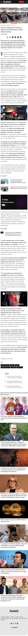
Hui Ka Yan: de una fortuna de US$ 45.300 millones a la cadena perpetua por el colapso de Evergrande (14, 571)
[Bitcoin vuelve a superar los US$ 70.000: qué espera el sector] (14, 509)
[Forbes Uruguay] (7, 2)
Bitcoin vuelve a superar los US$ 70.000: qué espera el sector (14, 520)
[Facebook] (12, 37)
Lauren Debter (4, 34)
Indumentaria (5, 365)
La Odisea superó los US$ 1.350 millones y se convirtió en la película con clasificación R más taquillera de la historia (13, 469)
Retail (12, 365)
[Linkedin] (20, 37)
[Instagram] (15, 624)
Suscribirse (21, 1)
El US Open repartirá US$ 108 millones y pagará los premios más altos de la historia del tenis (14, 418)
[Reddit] (15, 37)
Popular (7, 373)
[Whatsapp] (7, 37)
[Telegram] (18, 37)
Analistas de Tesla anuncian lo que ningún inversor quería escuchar (18, 188)
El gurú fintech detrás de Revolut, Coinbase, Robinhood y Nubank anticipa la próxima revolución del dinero (15, 386)
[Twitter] (10, 37)
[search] (26, 2)
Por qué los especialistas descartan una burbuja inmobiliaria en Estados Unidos (18, 181)
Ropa (17, 365)
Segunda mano (5, 367)
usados (13, 367)
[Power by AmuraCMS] (14, 627)
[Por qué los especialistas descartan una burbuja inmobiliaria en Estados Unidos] (4, 181)
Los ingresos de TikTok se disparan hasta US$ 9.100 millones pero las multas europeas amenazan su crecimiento (14, 545)
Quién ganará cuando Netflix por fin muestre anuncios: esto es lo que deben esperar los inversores (13, 234)
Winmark (19, 367)
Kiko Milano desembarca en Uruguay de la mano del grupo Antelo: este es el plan (15, 382)
